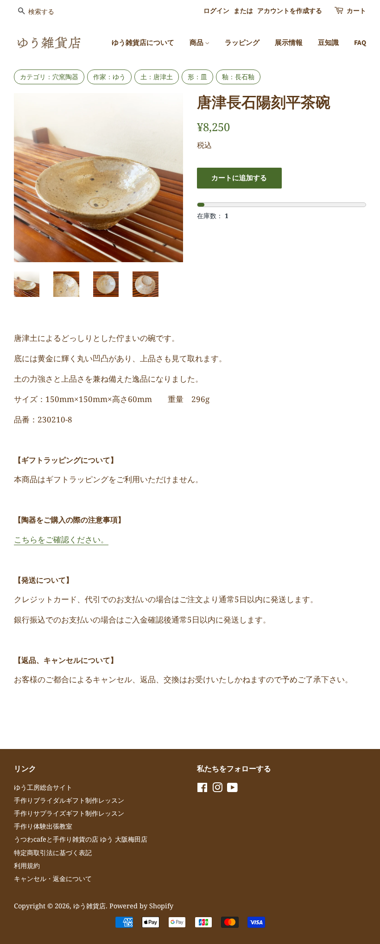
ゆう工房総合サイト (43, 787)
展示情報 (289, 43)
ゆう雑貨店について (143, 43)
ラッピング (242, 43)
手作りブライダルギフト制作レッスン (69, 800)
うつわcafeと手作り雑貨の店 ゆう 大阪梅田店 (80, 839)
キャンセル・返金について (53, 878)
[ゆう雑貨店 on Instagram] (217, 789)
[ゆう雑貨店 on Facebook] (202, 789)
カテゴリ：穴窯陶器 (49, 76)
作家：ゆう (109, 76)
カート (356, 11)
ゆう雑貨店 (89, 905)
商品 (197, 43)
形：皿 (197, 76)
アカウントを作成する (289, 11)
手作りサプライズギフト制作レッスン (69, 813)
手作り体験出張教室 (43, 826)
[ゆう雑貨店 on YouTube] (232, 789)
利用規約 (27, 865)
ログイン (216, 11)
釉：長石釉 (238, 76)
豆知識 (328, 43)
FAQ (360, 43)
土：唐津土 (156, 76)
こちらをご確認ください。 (61, 539)
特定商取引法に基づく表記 (53, 852)
